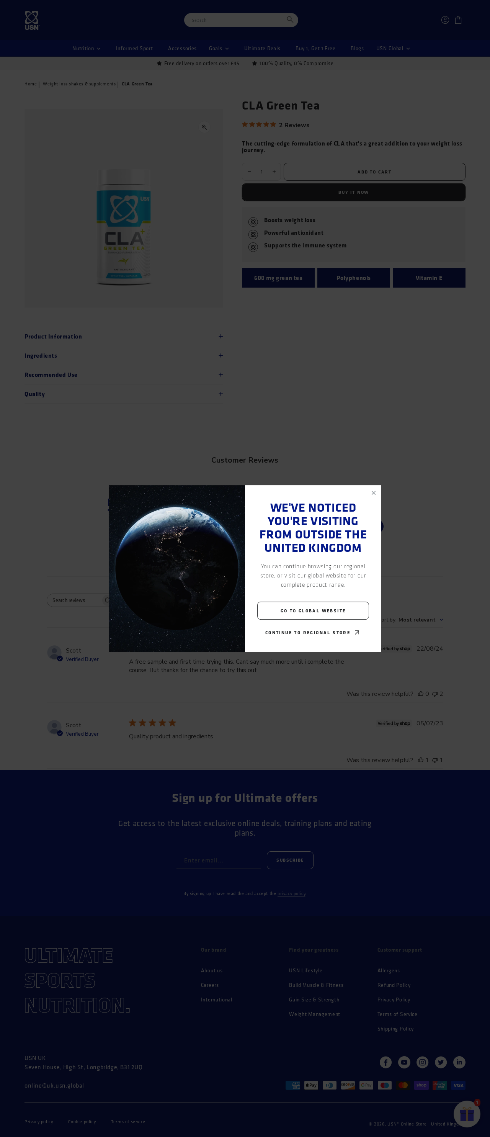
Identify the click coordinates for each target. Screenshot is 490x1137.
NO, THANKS (321, 615)
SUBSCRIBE (321, 589)
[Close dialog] (387, 483)
